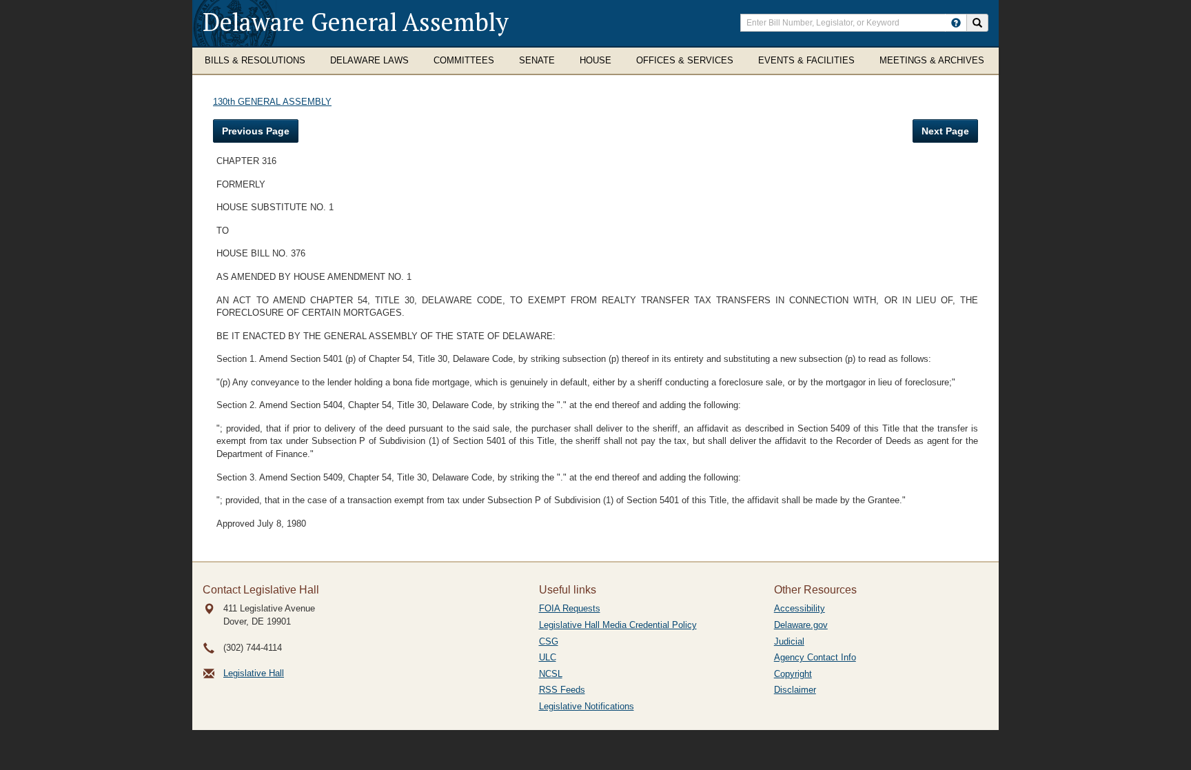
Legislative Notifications (586, 706)
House (595, 60)
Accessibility (799, 608)
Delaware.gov (801, 625)
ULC (547, 657)
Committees (464, 60)
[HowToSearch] (956, 23)
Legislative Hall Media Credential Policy (618, 625)
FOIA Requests (569, 608)
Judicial (789, 641)
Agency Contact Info (815, 657)
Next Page (945, 130)
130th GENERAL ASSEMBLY (272, 102)
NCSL (550, 674)
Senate (537, 60)
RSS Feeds (562, 690)
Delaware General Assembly (356, 22)
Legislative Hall (253, 673)
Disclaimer (795, 690)
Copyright (793, 674)
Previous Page (255, 130)
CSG (548, 641)
